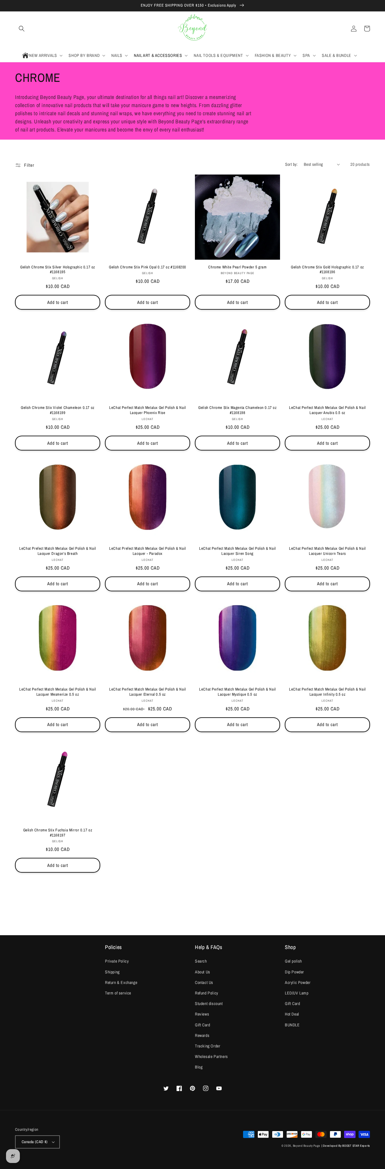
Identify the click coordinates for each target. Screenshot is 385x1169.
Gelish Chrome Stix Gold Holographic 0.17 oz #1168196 (327, 270)
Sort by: (291, 164)
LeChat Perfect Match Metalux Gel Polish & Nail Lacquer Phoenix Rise (147, 410)
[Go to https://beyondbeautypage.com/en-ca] (192, 28)
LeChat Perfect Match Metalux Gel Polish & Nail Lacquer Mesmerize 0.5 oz (57, 692)
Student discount (209, 1003)
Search (201, 961)
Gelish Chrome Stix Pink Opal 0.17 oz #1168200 (147, 267)
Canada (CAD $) (35, 1141)
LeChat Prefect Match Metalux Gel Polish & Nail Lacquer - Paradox (147, 551)
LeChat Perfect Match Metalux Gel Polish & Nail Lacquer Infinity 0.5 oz (327, 692)
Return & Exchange (121, 982)
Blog (198, 1067)
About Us (202, 972)
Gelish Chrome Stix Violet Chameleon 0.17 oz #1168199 (57, 410)
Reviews (202, 1014)
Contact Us (204, 982)
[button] (21, 28)
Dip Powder (294, 972)
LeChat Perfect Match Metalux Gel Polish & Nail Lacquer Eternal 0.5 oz (147, 692)
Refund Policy (206, 993)
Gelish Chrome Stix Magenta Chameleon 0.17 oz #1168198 (237, 410)
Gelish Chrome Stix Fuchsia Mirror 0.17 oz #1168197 (57, 833)
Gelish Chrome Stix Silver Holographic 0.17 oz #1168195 (57, 270)
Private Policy (117, 961)
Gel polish (293, 961)
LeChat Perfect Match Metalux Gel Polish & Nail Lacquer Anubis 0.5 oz (327, 410)
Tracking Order (207, 1046)
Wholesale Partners (211, 1056)
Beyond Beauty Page (307, 1146)
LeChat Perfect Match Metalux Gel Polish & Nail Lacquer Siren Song (237, 551)
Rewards (202, 1035)
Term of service (118, 993)
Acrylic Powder (297, 982)
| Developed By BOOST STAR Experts (346, 1146)
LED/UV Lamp (297, 993)
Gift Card (202, 1025)
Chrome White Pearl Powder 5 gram (237, 267)
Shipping (112, 972)
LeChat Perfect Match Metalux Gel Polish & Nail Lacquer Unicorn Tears (327, 551)
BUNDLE (292, 1025)
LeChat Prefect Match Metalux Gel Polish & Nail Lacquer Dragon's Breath (57, 551)
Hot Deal (292, 1014)
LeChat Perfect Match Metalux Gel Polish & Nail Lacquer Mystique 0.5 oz (237, 692)
